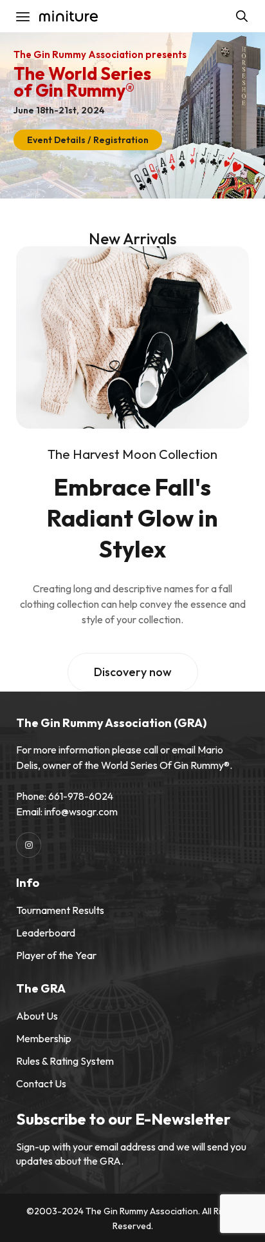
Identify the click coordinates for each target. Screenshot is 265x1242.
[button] (133, 672)
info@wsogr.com (81, 811)
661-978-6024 (80, 796)
